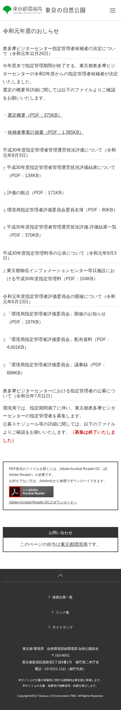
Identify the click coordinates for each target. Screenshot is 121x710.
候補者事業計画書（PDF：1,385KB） (46, 132)
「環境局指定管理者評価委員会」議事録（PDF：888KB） (56, 368)
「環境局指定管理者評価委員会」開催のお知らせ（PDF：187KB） (56, 317)
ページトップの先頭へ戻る (60, 575)
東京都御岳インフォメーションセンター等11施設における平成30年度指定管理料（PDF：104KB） (61, 274)
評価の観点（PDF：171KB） (36, 192)
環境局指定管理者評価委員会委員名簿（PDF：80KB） (62, 209)
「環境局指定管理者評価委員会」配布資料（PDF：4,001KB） (59, 343)
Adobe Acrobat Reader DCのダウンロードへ (43, 502)
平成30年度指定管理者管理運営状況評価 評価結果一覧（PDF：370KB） (61, 231)
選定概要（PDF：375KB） (35, 115)
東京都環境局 (74, 544)
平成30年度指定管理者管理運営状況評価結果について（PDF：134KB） (61, 171)
